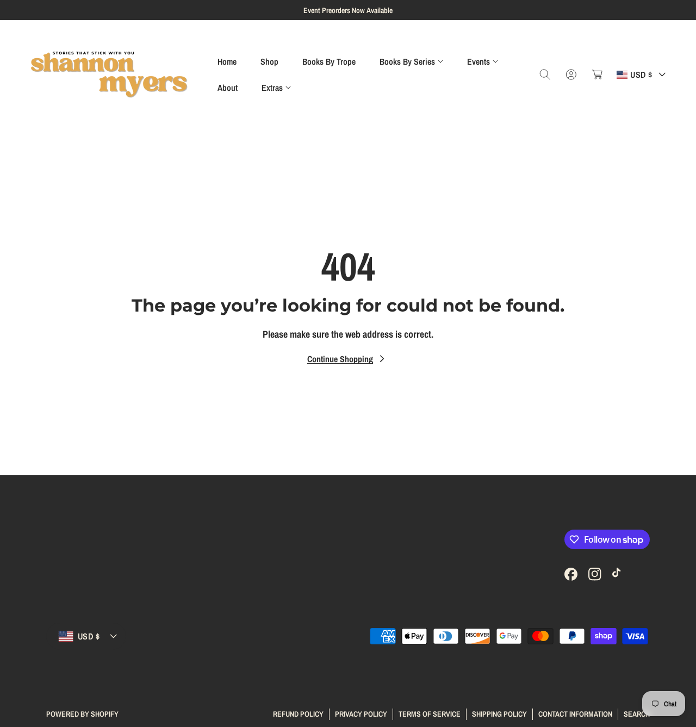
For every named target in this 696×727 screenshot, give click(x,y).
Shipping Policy (499, 713)
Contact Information (575, 713)
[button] (411, 61)
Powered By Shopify (82, 714)
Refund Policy (298, 713)
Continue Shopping (340, 359)
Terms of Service (430, 713)
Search (637, 713)
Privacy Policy (361, 713)
